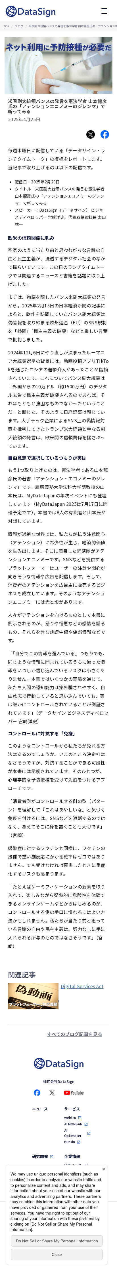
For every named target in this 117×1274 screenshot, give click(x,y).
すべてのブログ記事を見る (74, 1034)
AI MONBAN (73, 1123)
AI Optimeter (73, 1133)
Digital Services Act (82, 986)
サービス (72, 1109)
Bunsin (69, 1141)
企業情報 (72, 1156)
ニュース (40, 1109)
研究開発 (40, 1156)
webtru (70, 1117)
